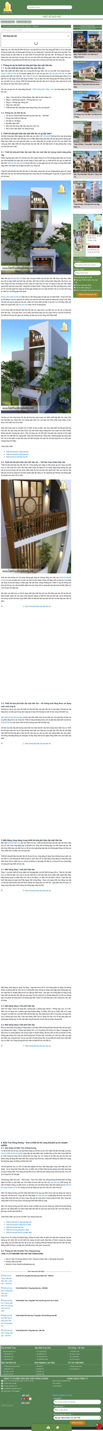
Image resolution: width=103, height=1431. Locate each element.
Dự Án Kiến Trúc (9, 1348)
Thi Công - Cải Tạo (76, 1348)
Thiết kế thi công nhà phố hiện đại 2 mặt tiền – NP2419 (34, 1276)
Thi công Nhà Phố (80, 62)
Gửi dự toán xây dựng (83, 285)
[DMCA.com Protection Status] (7, 1405)
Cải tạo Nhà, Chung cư (83, 288)
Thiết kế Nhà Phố (51, 17)
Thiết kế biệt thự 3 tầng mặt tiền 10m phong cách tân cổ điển (37, 1300)
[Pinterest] (27, 1399)
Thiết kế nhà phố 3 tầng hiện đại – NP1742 (30, 1330)
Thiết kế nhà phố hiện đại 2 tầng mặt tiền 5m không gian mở (36, 1315)
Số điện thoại (79, 269)
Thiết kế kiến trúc (23, 22)
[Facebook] (21, 1399)
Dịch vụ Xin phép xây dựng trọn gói (88, 290)
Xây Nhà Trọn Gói (42, 1348)
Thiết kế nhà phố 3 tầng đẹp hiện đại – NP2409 (31, 1288)
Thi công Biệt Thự (80, 92)
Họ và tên (77, 261)
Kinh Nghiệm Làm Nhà (45, 1362)
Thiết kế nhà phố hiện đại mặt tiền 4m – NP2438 (20, 26)
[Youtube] (24, 1399)
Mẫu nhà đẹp (78, 32)
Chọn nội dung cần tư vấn (83, 277)
